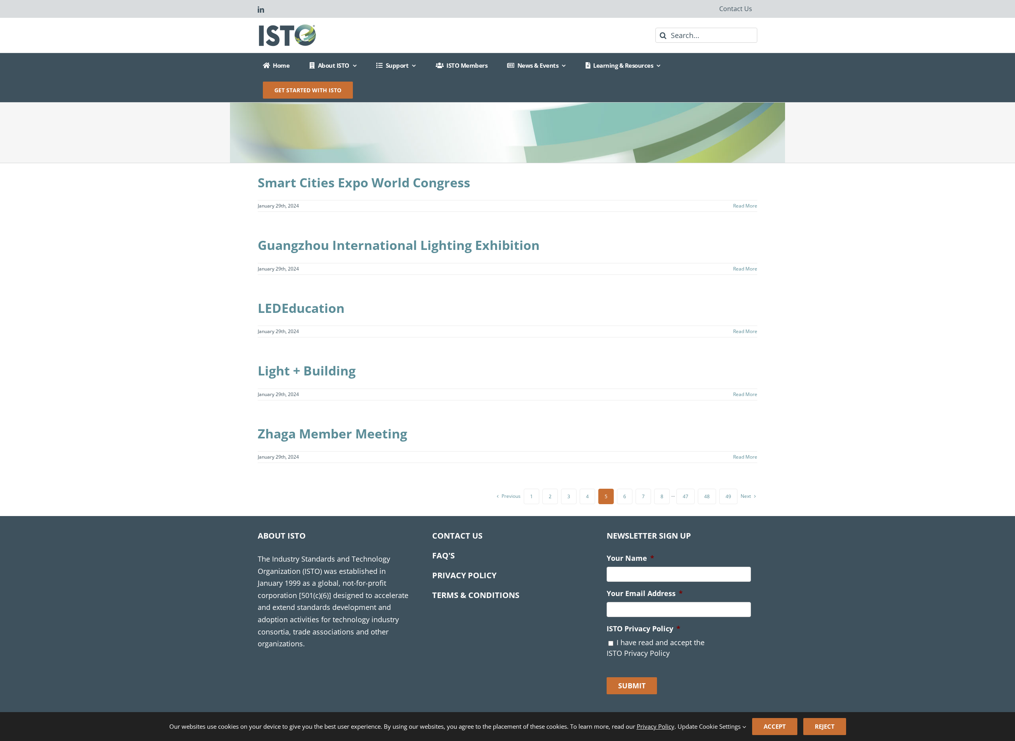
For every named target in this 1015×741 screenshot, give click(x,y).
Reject (825, 726)
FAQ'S (443, 555)
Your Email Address (645, 593)
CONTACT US (457, 535)
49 (728, 496)
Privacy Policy (655, 726)
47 (685, 496)
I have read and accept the (656, 648)
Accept (775, 726)
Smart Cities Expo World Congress (364, 182)
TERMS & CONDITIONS (475, 595)
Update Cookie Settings (710, 726)
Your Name (630, 558)
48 (707, 496)
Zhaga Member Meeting (332, 433)
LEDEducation (301, 307)
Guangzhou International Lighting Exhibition (399, 244)
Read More (745, 205)
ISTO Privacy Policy (643, 628)
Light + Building (307, 370)
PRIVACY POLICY (464, 575)
